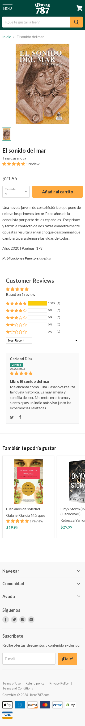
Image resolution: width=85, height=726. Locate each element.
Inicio (6, 37)
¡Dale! (67, 658)
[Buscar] (76, 22)
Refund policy (35, 683)
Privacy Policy (59, 683)
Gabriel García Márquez (26, 515)
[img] (42, 373)
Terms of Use (11, 683)
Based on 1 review (20, 294)
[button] (14, 163)
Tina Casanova (14, 158)
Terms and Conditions (17, 688)
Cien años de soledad (23, 509)
